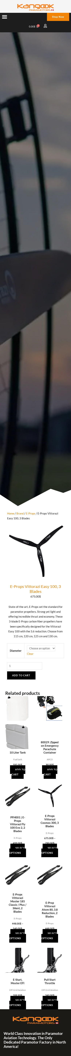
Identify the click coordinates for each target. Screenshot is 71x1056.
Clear (30, 653)
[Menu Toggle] (4, 17)
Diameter (15, 650)
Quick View (17, 746)
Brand (20, 513)
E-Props (30, 513)
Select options (17, 850)
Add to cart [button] (18, 772)
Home (10, 513)
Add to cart (21, 675)
